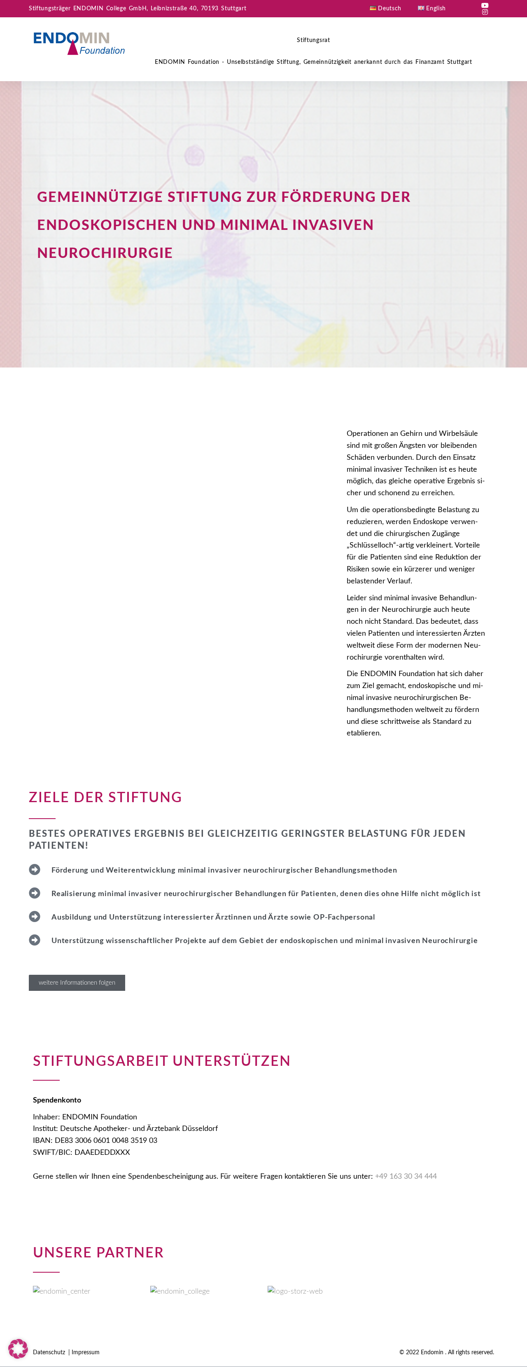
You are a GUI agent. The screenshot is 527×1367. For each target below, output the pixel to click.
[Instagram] (485, 12)
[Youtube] (485, 5)
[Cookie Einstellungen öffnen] (18, 1356)
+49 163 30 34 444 (406, 1176)
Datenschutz (50, 1352)
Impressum (86, 1352)
